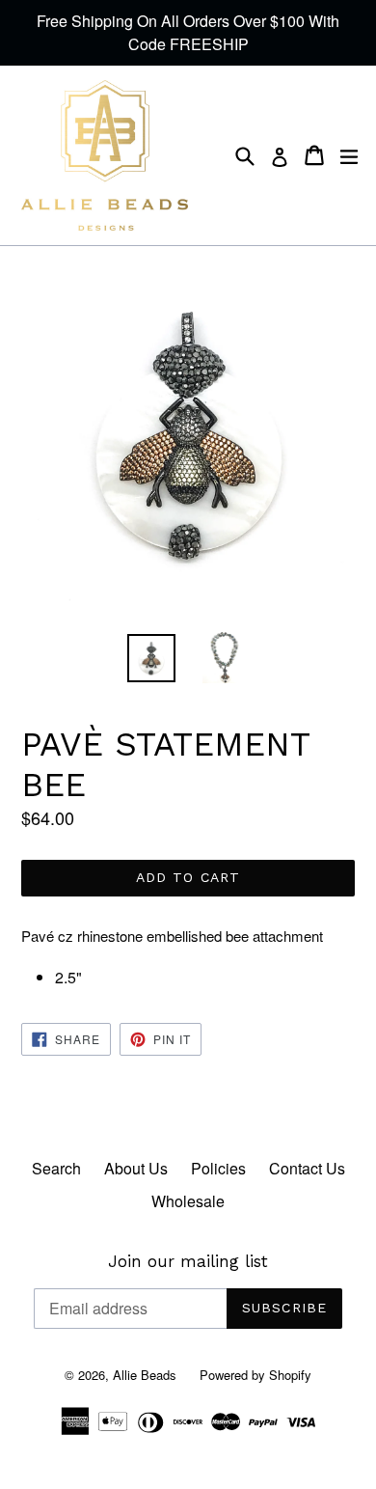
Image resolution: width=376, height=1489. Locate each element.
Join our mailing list (188, 1261)
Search (56, 1168)
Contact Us (307, 1168)
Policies (218, 1168)
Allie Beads (144, 1374)
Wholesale (188, 1201)
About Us (136, 1168)
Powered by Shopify (255, 1374)
